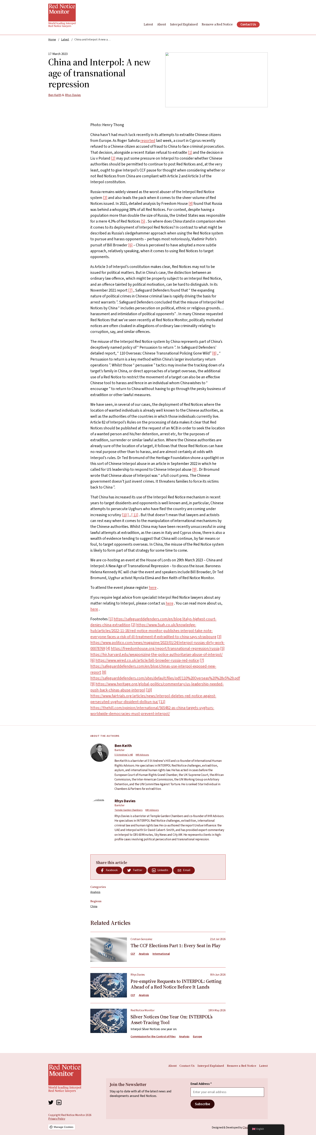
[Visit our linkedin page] (58, 1102)
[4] (191, 203)
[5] (143, 221)
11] (135, 515)
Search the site (265, 24)
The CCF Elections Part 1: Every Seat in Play (158, 950)
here (153, 587)
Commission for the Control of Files (153, 1036)
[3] (105, 197)
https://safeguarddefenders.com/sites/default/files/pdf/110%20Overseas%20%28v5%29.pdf (165, 678)
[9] (194, 469)
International (161, 954)
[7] (130, 290)
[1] (190, 152)
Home (52, 40)
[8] (214, 353)
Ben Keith (54, 95)
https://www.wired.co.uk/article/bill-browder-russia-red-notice (147, 660)
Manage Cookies (63, 1126)
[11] (162, 702)
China (93, 906)
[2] (113, 158)
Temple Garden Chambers (128, 810)
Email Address (201, 1084)
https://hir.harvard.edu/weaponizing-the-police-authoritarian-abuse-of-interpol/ (156, 654)
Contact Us (248, 24)
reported (147, 140)
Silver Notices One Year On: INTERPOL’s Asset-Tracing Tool (158, 1020)
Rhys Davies (73, 95)
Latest (148, 24)
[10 (124, 515)
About (161, 24)
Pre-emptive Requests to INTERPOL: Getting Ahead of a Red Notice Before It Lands (158, 982)
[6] (130, 245)
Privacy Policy (56, 1119)
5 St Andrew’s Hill (123, 755)
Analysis (95, 892)
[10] (149, 690)
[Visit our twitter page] (50, 1102)
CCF (133, 954)
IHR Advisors (142, 755)
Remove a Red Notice (217, 24)
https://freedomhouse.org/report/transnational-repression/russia (165, 648)
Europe (197, 1036)
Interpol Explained (184, 24)
